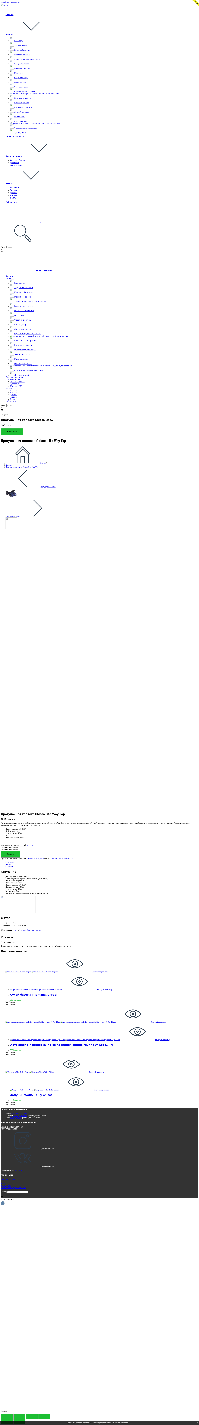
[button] (9, 848)
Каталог (9, 278)
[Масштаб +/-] (44, 1416)
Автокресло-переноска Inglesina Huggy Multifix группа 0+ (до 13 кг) (61, 1044)
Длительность (6, 845)
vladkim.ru (18, 1170)
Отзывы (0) (10, 867)
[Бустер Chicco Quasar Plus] (102, 494)
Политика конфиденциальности (13, 1188)
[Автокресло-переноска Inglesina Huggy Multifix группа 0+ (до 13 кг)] (11, 528)
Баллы (13, 399)
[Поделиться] (19, 1416)
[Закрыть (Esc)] (7, 1416)
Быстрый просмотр (100, 972)
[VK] (23, 1166)
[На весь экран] (32, 1416)
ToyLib (14, 1199)
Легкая (73, 858)
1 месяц (38, 930)
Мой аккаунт (6, 1186)
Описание (9, 862)
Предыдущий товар (48, 487)
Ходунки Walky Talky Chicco (31, 1095)
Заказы (13, 392)
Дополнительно (13, 379)
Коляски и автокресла (35, 858)
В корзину (10, 854)
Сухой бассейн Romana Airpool (33, 994)
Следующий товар (13, 516)
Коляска (67, 858)
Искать (3, 247)
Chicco (60, 858)
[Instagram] (23, 1149)
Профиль (14, 390)
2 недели (30, 930)
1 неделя (22, 930)
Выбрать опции (12, 432)
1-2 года (53, 858)
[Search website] (23, 241)
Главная (9, 276)
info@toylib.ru (15, 1118)
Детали (13, 395)
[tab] (102, 862)
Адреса (13, 397)
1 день (15, 930)
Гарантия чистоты (14, 377)
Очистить (29, 845)
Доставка (4, 1181)
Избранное (11, 401)
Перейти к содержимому (10, 2)
